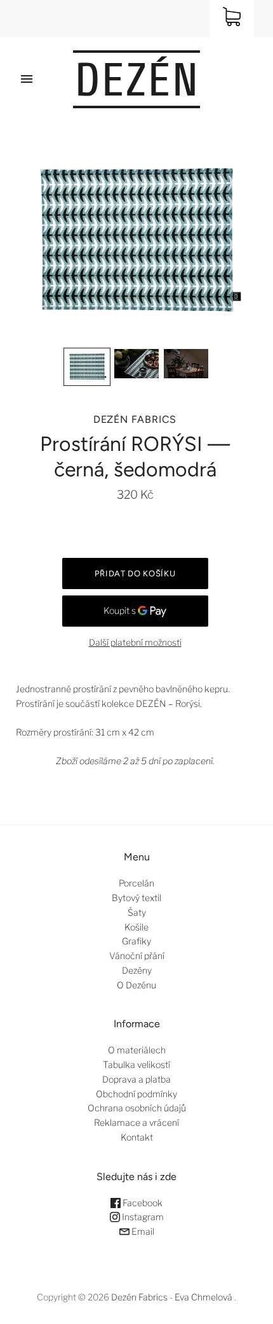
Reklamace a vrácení (136, 1122)
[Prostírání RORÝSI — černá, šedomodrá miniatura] (86, 367)
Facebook (142, 1202)
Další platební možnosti (135, 642)
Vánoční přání (136, 955)
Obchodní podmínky (136, 1093)
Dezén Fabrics (134, 419)
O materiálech (137, 1049)
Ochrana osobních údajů (137, 1107)
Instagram (142, 1216)
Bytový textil (136, 897)
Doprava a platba (136, 1079)
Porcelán (136, 883)
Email (142, 1231)
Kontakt (137, 1137)
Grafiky (136, 941)
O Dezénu (136, 984)
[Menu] (26, 79)
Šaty (137, 912)
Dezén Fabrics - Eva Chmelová (171, 1297)
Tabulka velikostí (136, 1064)
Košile (136, 927)
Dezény (137, 970)
